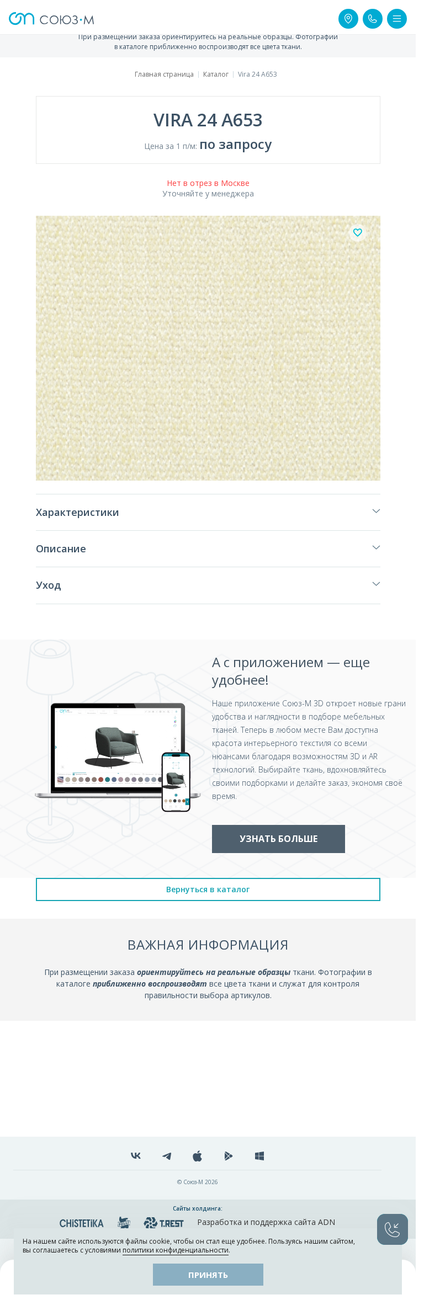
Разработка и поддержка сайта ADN (266, 1222)
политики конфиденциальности (176, 1250)
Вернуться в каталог (208, 889)
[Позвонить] (373, 19)
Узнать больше (278, 839)
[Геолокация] (348, 19)
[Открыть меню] (397, 19)
